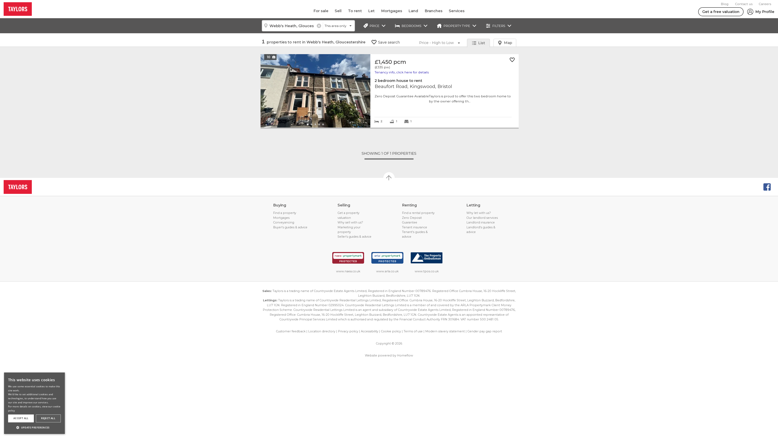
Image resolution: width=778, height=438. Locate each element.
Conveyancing (283, 222)
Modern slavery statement (445, 331)
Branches (433, 11)
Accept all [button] (21, 418)
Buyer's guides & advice (290, 227)
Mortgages (391, 11)
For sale (320, 11)
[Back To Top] (389, 178)
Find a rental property (418, 213)
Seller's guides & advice (354, 236)
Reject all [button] (48, 418)
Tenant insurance (414, 227)
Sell (338, 11)
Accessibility (369, 331)
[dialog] (34, 403)
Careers (765, 4)
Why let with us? (478, 213)
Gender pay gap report (484, 331)
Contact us (743, 4)
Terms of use (413, 331)
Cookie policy (391, 331)
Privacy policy (348, 331)
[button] (34, 427)
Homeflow (405, 355)
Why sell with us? (350, 222)
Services (457, 11)
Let (371, 11)
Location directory (321, 331)
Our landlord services (482, 218)
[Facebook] (767, 187)
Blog (725, 4)
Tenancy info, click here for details (402, 72)
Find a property (284, 213)
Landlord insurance (480, 222)
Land (413, 11)
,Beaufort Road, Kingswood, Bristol (390, 90)
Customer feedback (291, 331)
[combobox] (292, 25)
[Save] (512, 60)
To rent (355, 11)
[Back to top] (26, 187)
